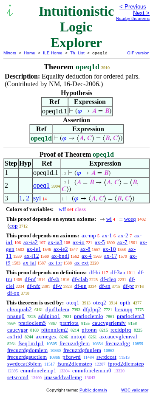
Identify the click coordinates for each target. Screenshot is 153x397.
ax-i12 (31, 256)
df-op (13, 293)
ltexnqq (124, 309)
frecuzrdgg (117, 343)
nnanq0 (16, 316)
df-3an (117, 272)
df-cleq (108, 279)
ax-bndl (60, 256)
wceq (130, 219)
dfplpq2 (92, 309)
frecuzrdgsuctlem (27, 357)
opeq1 (41, 185)
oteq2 (99, 302)
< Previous (132, 6)
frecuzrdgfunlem (82, 350)
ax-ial (29, 262)
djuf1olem (57, 309)
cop (13, 225)
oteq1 (72, 302)
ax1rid (14, 336)
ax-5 (100, 242)
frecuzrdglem (75, 343)
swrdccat (106, 357)
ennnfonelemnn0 (91, 370)
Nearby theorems (133, 18)
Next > (141, 13)
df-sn (104, 286)
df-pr (128, 286)
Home (29, 53)
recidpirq (120, 330)
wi (109, 219)
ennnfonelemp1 (38, 370)
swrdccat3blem (24, 363)
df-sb (54, 279)
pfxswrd (71, 357)
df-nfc (33, 286)
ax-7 (122, 242)
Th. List (77, 53)
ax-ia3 (55, 242)
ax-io (79, 242)
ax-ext (81, 262)
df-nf (30, 279)
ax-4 (87, 256)
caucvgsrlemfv (109, 323)
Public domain (93, 390)
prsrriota (69, 323)
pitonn (89, 330)
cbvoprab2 (19, 309)
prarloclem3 (130, 316)
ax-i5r (55, 262)
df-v (57, 286)
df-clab (80, 279)
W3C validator (134, 390)
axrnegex (46, 336)
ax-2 (123, 235)
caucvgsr (17, 330)
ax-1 (107, 235)
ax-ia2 (30, 242)
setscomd (17, 377)
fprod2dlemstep (126, 363)
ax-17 (110, 256)
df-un (80, 286)
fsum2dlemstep (74, 363)
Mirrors (9, 53)
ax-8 (85, 249)
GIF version (138, 53)
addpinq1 (49, 316)
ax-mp (89, 235)
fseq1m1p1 (31, 343)
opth (125, 302)
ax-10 (109, 249)
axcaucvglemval (118, 336)
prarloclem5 (32, 323)
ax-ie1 (34, 249)
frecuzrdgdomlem (27, 350)
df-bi (94, 272)
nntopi (78, 336)
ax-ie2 (61, 249)
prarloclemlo (88, 316)
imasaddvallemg (63, 377)
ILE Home (52, 53)
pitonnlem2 (54, 330)
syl (37, 198)
